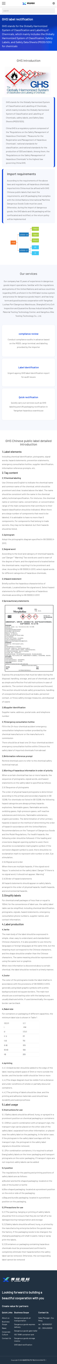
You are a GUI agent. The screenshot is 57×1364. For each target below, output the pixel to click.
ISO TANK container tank (24, 1334)
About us (5, 1318)
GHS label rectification (23, 1345)
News (4, 1328)
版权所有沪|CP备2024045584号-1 (34, 1360)
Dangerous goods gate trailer (25, 1331)
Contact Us (6, 1338)
